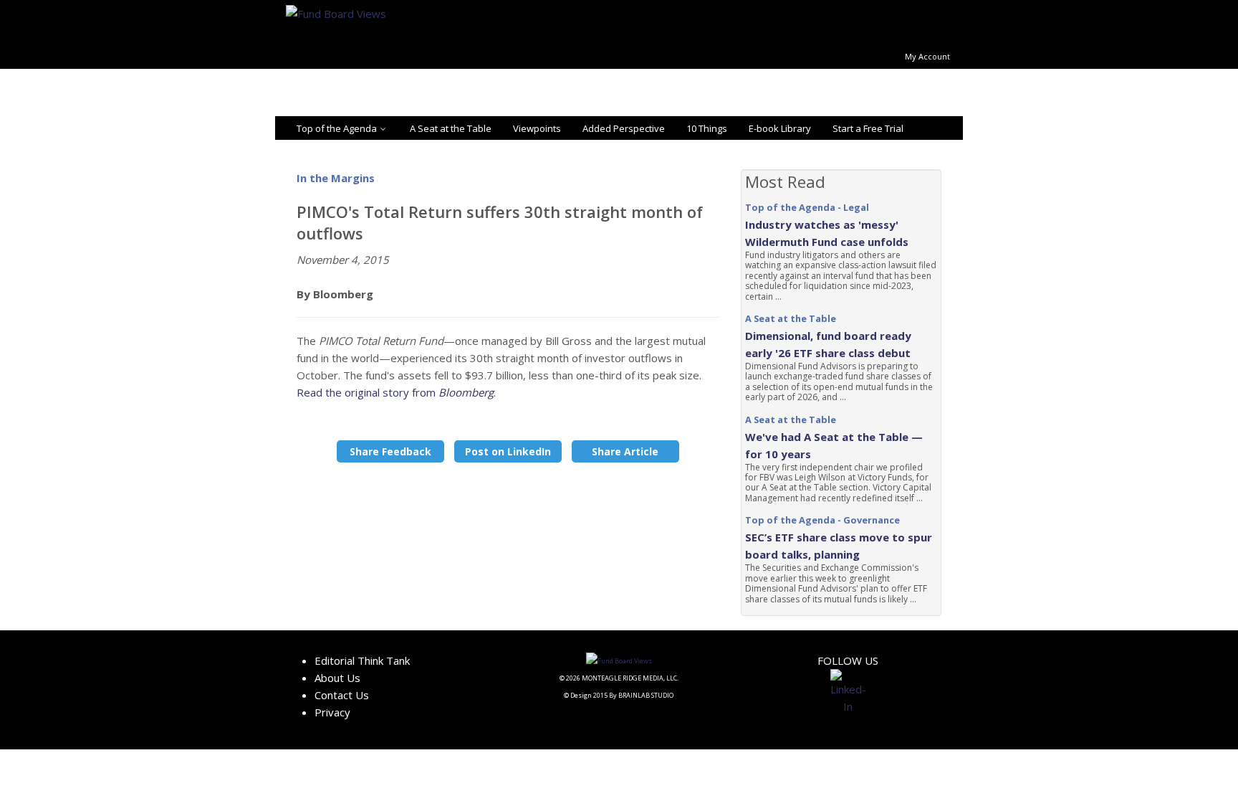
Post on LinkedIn (508, 451)
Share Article (625, 451)
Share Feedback (390, 451)
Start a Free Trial (867, 128)
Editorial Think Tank (362, 660)
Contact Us (342, 695)
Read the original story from (395, 392)
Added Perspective (623, 128)
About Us (337, 677)
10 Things (706, 128)
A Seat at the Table (450, 128)
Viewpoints (537, 128)
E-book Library (780, 128)
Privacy (332, 712)
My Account (927, 56)
